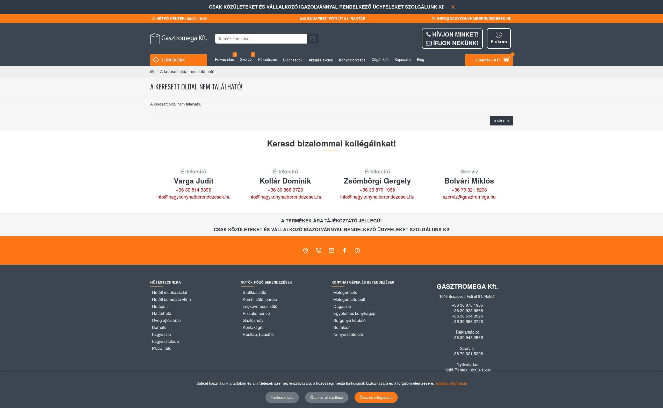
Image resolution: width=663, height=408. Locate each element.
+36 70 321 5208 (469, 189)
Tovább (499, 120)
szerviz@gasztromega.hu (469, 196)
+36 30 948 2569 (467, 337)
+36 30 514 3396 (193, 189)
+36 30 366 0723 (285, 189)
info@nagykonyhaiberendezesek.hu (193, 196)
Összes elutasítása (326, 397)
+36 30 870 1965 (377, 189)
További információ (451, 383)
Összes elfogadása (376, 397)
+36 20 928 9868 (467, 310)
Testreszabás (282, 397)
